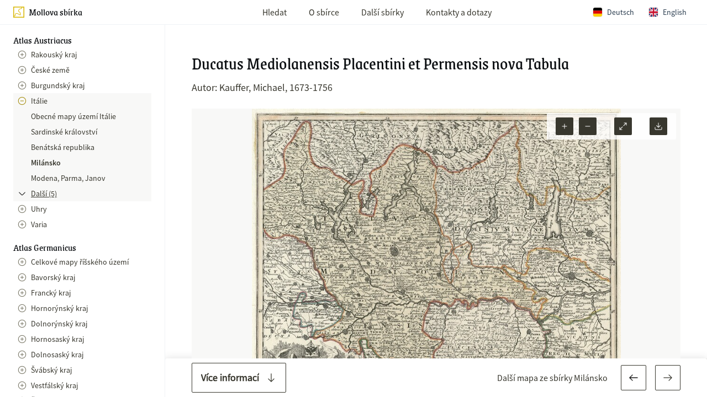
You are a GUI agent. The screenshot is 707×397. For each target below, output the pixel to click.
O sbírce (324, 12)
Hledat (274, 12)
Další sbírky (382, 12)
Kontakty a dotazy (459, 12)
